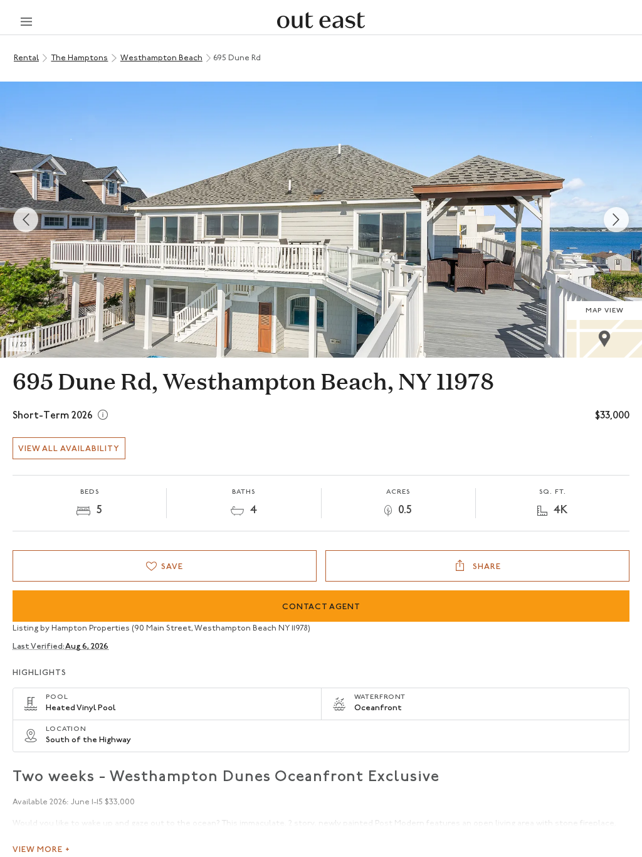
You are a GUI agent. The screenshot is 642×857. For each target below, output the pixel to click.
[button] (321, 220)
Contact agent (321, 607)
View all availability (69, 449)
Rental (26, 58)
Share (485, 567)
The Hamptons (79, 58)
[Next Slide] (616, 219)
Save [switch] (172, 567)
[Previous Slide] (25, 219)
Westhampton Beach (161, 58)
